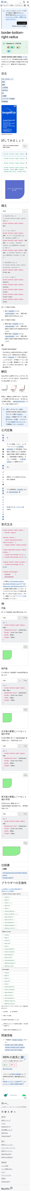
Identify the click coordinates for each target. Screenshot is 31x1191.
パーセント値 (20, 507)
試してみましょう (7, 79)
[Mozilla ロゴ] (6, 1188)
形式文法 (5, 90)
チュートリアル (6, 1175)
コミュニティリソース (8, 1148)
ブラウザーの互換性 (8, 99)
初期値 (3, 437)
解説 (3, 85)
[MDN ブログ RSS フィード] (15, 1112)
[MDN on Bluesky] (5, 1112)
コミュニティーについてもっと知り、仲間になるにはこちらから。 (16, 17)
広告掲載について (6, 1130)
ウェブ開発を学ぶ (6, 1169)
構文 (3, 82)
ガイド (3, 1172)
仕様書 (4, 96)
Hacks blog (4, 1182)
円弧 (3, 608)
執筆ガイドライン (6, 1151)
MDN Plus (4, 1133)
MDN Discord (5, 1154)
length (9, 507)
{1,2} (5, 567)
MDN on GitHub (6, 1157)
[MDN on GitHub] (2, 1112)
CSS (25, 57)
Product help (5, 1136)
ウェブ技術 (4, 1166)
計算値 (3, 490)
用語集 (3, 1178)
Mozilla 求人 (5, 1127)
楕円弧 (4, 668)
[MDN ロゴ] (5, 1103)
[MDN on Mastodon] (12, 1112)
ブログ (3, 1123)
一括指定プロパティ (16, 422)
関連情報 (5, 101)
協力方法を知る (7, 1069)
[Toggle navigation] (28, 2)
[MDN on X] (9, 1112)
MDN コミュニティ (7, 1145)
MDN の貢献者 (16, 1074)
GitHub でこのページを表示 (11, 1081)
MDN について (6, 1120)
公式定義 (5, 87)
